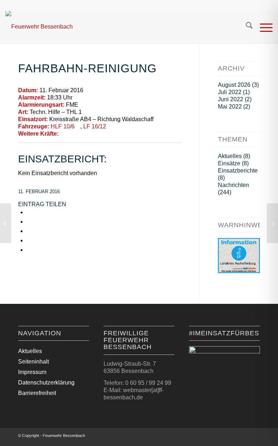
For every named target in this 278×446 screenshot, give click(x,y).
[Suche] (246, 26)
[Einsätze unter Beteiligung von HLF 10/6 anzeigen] (78, 126)
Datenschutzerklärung (46, 382)
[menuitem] (246, 26)
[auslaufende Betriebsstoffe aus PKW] (5, 223)
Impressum (32, 372)
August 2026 (234, 85)
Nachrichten (233, 185)
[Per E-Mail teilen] (28, 240)
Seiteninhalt (33, 361)
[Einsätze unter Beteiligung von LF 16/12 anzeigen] (110, 126)
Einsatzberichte (238, 170)
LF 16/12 (94, 126)
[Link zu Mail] (254, 437)
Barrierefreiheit (37, 393)
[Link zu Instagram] (243, 437)
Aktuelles (230, 156)
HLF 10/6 (63, 126)
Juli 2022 (229, 92)
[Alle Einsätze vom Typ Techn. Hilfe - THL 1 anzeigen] (85, 112)
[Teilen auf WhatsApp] (28, 231)
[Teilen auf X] (28, 221)
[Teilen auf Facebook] (28, 212)
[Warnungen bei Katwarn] (239, 271)
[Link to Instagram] (28, 250)
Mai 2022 (230, 106)
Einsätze (229, 163)
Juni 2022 (230, 99)
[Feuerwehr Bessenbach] (39, 26)
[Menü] (263, 26)
